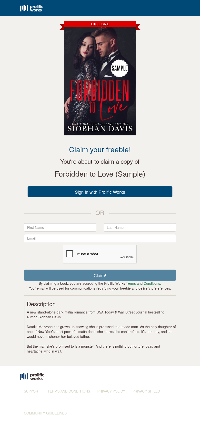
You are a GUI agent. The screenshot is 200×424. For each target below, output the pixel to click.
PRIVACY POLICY (111, 391)
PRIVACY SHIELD (146, 391)
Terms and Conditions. (143, 283)
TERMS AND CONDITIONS (69, 391)
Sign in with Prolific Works (100, 192)
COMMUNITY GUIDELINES (45, 413)
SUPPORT (32, 391)
